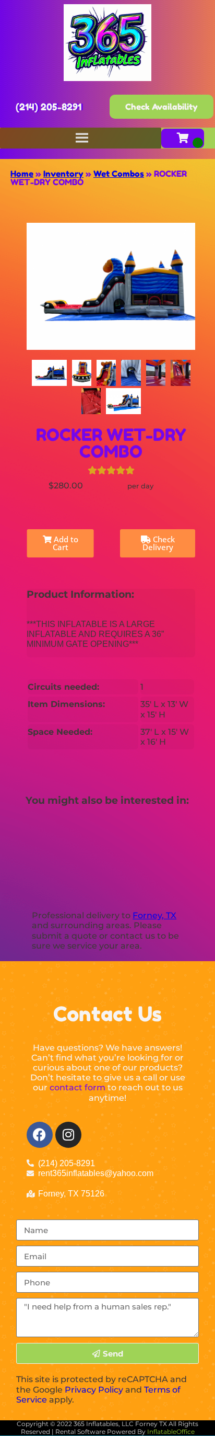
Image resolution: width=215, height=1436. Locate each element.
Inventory (63, 173)
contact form (77, 1087)
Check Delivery (158, 543)
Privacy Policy (94, 1390)
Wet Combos (118, 173)
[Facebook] (40, 1135)
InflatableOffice (171, 1431)
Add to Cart (65, 543)
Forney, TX (154, 915)
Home (21, 173)
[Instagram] (68, 1135)
